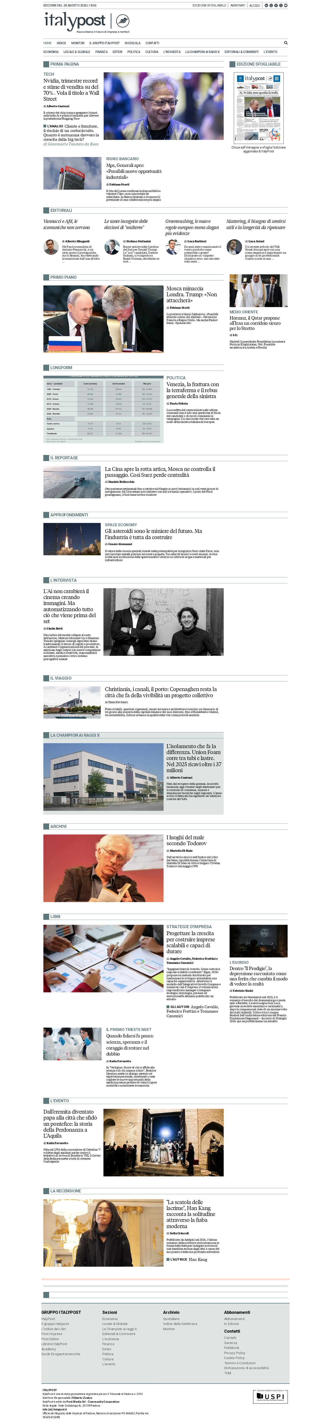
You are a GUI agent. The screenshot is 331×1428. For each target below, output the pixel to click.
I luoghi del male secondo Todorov (187, 840)
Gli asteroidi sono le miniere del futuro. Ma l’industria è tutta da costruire (153, 534)
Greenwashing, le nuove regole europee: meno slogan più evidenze (192, 227)
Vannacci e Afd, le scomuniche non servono (66, 224)
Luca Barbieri (196, 241)
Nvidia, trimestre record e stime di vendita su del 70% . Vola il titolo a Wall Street (71, 89)
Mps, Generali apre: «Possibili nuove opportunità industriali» (134, 171)
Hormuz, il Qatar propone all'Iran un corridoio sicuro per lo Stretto (255, 323)
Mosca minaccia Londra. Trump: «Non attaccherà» (192, 294)
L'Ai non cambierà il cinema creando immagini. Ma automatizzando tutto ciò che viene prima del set (69, 606)
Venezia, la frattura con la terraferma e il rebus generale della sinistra (193, 390)
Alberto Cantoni (58, 106)
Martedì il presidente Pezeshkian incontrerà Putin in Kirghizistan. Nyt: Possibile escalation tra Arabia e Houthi (257, 344)
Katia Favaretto (120, 1061)
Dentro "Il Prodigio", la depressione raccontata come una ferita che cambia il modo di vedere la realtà (259, 976)
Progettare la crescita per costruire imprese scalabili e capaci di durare (191, 942)
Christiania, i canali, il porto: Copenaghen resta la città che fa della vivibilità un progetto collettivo (161, 692)
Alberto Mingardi (77, 241)
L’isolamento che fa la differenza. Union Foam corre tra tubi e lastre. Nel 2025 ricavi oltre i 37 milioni (194, 758)
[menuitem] (49, 43)
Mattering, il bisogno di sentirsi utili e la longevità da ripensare (256, 224)
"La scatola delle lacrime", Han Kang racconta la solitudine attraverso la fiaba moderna (191, 1214)
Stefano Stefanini (138, 241)
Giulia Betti (55, 628)
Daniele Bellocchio (121, 482)
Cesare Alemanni (120, 544)
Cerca (286, 43)
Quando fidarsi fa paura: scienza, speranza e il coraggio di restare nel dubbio (130, 1045)
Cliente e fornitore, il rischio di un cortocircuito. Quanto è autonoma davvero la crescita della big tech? (71, 133)
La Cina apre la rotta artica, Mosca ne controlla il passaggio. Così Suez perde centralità (160, 471)
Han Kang (198, 1259)
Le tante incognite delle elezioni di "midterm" (126, 224)
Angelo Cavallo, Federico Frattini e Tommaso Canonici (193, 1011)
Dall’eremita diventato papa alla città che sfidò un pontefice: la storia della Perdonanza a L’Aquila (70, 1123)
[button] (255, 5)
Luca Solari (256, 241)
